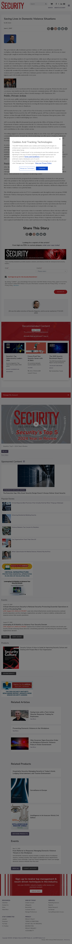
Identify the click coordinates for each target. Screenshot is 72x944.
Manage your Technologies (27, 168)
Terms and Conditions (32, 157)
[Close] (60, 139)
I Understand (42, 168)
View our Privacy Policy (43, 163)
